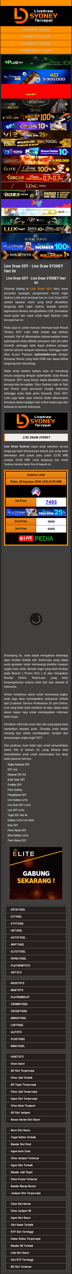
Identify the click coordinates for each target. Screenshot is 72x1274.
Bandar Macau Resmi (23, 1186)
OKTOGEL (16, 930)
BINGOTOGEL (18, 1018)
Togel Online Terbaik (23, 1137)
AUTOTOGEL (18, 937)
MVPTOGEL (17, 944)
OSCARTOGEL (19, 1011)
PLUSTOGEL (18, 1039)
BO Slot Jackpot (20, 1112)
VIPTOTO (16, 972)
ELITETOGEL (18, 951)
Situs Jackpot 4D (21, 1211)
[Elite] (36, 873)
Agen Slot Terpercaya (24, 1098)
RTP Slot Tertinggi (22, 1231)
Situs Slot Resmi (21, 1204)
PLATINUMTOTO (20, 965)
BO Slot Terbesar (21, 1266)
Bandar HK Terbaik (22, 1245)
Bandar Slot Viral (21, 1144)
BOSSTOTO (17, 983)
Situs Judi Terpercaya (24, 1091)
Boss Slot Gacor (20, 1130)
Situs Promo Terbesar (24, 1179)
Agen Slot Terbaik (22, 1165)
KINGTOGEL (18, 1046)
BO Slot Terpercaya (22, 1070)
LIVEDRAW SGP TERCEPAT (36, 36)
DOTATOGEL (18, 909)
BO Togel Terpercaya (23, 1084)
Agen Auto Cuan (20, 1151)
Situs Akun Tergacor (23, 1105)
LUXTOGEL (17, 1025)
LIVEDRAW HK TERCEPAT (36, 29)
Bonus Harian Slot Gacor (25, 1119)
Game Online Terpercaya (25, 1238)
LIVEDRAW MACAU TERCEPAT (36, 50)
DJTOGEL (16, 916)
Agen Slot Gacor (21, 1217)
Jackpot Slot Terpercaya (26, 1193)
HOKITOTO (17, 1056)
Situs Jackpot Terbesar (25, 1158)
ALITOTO (16, 1032)
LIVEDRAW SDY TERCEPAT (36, 43)
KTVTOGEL (17, 923)
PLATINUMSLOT (20, 997)
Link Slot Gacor (20, 1252)
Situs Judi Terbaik (22, 1077)
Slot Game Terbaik (22, 1224)
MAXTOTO (17, 990)
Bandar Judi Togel (21, 1172)
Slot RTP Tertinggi (22, 1259)
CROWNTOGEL (19, 1004)
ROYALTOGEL (18, 958)
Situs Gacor (18, 1063)
